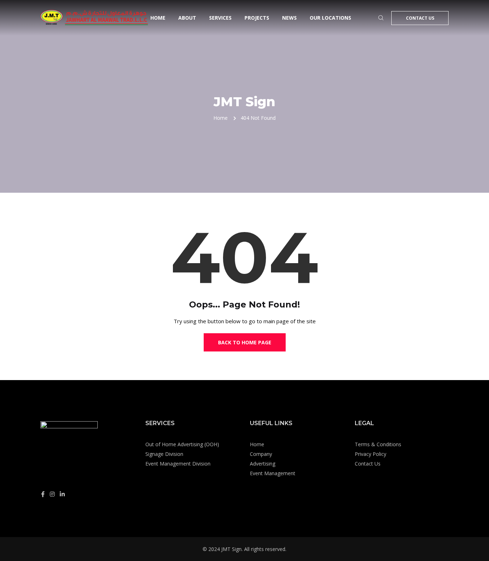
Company (261, 454)
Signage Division (164, 454)
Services (220, 17)
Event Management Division (177, 463)
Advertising (262, 463)
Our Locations (330, 17)
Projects (257, 17)
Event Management (272, 473)
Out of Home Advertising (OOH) (182, 444)
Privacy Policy (370, 454)
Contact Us (420, 18)
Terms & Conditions (378, 444)
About (187, 17)
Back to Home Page (244, 342)
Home (157, 17)
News (289, 17)
